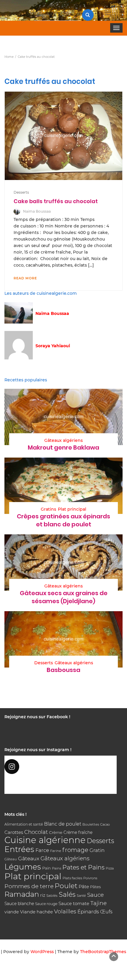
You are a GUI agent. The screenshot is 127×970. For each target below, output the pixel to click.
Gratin (97, 850)
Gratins (48, 509)
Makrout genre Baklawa (63, 447)
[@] (60, 766)
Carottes (13, 832)
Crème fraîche (78, 832)
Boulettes (90, 824)
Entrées (19, 849)
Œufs (106, 912)
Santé (81, 895)
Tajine (98, 903)
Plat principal (72, 509)
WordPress (42, 951)
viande (11, 912)
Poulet (66, 885)
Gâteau (10, 859)
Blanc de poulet (62, 824)
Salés (67, 894)
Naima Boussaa (37, 211)
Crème (55, 832)
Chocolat (36, 832)
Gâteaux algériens (63, 440)
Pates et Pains (83, 867)
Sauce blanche (19, 903)
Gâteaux (28, 858)
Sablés (52, 895)
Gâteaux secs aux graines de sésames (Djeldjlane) (64, 597)
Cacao (105, 824)
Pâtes (95, 886)
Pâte (84, 886)
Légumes (22, 867)
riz (42, 895)
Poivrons (90, 878)
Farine (55, 851)
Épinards (88, 912)
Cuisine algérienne (45, 840)
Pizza (110, 868)
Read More (25, 278)
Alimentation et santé (23, 824)
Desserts (21, 192)
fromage (75, 849)
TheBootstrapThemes (103, 951)
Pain (46, 868)
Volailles (65, 911)
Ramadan (21, 894)
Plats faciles (72, 878)
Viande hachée (36, 912)
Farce (42, 850)
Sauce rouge (46, 903)
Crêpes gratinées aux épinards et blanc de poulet (63, 520)
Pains (56, 868)
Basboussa (63, 670)
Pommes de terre (28, 886)
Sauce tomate (73, 903)
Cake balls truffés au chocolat (56, 201)
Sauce (95, 894)
